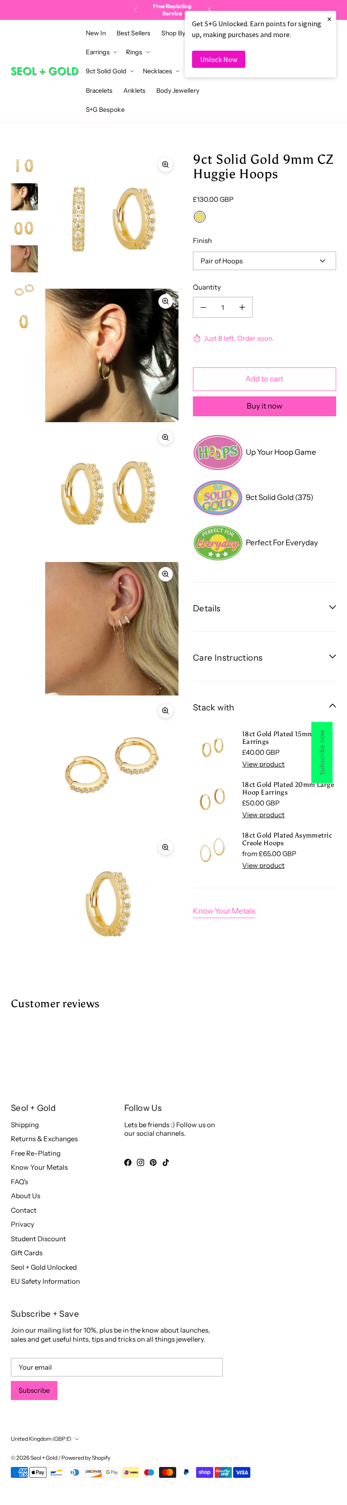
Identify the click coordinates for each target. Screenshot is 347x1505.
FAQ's (19, 1181)
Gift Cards (26, 1252)
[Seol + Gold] (45, 71)
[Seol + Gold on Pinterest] (153, 1162)
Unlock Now (218, 59)
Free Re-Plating (36, 1153)
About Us (25, 1195)
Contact (24, 1210)
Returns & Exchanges (44, 1138)
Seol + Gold (43, 1457)
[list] (111, 560)
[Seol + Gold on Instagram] (140, 1162)
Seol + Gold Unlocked (44, 1267)
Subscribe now (322, 752)
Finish (202, 240)
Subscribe (34, 1390)
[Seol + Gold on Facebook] (128, 1162)
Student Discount (38, 1238)
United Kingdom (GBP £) (41, 1438)
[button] (176, 33)
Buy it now (264, 405)
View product (263, 764)
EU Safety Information (45, 1281)
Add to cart (264, 378)
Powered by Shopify (85, 1457)
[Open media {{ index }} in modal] (111, 219)
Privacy (22, 1224)
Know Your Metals (224, 910)
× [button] (329, 18)
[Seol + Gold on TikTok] (165, 1162)
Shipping (25, 1124)
